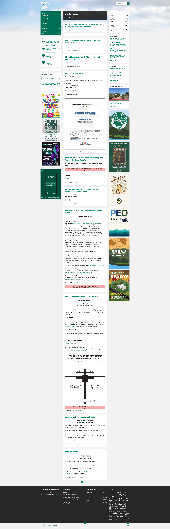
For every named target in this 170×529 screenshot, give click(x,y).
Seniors (123, 515)
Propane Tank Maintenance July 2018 (80, 417)
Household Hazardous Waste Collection (53, 49)
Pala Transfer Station (51, 52)
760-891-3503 (70, 473)
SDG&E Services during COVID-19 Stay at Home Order (83, 211)
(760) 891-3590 (103, 499)
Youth (116, 519)
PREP (118, 511)
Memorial (119, 508)
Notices (71, 17)
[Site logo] (45, 8)
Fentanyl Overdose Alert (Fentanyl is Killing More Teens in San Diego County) (84, 159)
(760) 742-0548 (103, 495)
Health (113, 504)
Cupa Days (119, 496)
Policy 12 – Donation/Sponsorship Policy (118, 72)
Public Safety (77, 66)
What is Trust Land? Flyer (116, 75)
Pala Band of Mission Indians (48, 525)
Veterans (112, 518)
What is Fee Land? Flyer (115, 77)
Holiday (122, 504)
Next (88, 482)
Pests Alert (114, 511)
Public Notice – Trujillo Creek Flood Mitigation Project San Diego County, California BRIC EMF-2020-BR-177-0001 (119, 52)
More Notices (113, 60)
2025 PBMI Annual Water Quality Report (117, 69)
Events (114, 502)
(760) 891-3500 (103, 492)
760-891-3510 (68, 272)
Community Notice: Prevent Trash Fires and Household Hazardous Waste (51, 85)
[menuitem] (51, 13)
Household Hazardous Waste (113, 506)
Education (113, 498)
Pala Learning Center (51, 45)
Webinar (127, 518)
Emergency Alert (118, 499)
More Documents (114, 80)
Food (125, 502)
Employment (115, 500)
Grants (76, 34)
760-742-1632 (99, 441)
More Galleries (113, 106)
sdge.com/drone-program (79, 350)
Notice (112, 510)
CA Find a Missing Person (74, 73)
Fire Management (120, 502)
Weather (82, 477)
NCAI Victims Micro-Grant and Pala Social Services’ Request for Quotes (81, 190)
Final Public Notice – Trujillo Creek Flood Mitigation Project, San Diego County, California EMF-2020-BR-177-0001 (118, 46)
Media (114, 508)
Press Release (123, 511)
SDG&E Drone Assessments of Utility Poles (81, 296)
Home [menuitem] (128, 525)
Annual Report (113, 492)
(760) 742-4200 (103, 502)
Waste (118, 518)
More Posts (44, 89)
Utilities (125, 516)
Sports (111, 516)
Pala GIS (121, 509)
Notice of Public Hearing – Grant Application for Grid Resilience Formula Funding (84, 25)
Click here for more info (93, 170)
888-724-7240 (68, 177)
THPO (115, 516)
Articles (119, 492)
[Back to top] (128, 523)
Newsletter (124, 508)
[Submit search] (128, 3)
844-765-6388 (68, 350)
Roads (117, 515)
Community (76, 50)
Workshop (111, 519)
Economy (124, 496)
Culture (113, 497)
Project (110, 513)
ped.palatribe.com (87, 272)
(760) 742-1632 (103, 497)
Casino (124, 492)
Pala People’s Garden (115, 103)
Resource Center (113, 515)
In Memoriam (118, 507)
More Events (45, 68)
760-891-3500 (68, 279)
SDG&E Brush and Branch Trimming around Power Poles (82, 42)
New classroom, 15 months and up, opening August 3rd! (52, 42)
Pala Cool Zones (71, 451)
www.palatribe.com (77, 279)
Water (122, 518)
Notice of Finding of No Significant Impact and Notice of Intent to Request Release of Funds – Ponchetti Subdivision (118, 40)
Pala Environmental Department (96, 265)
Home (66, 17)
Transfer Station (120, 516)
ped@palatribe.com (78, 272)
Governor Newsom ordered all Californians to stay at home (86, 223)
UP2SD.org (68, 178)
